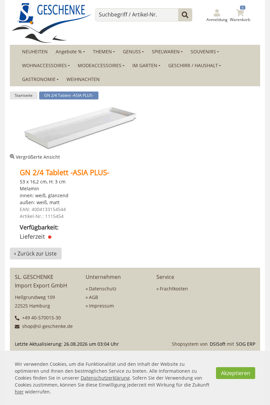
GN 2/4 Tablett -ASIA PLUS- (69, 95)
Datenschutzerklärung (105, 378)
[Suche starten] (185, 15)
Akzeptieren (235, 373)
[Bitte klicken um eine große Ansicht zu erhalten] (80, 128)
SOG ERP (245, 344)
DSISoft (218, 344)
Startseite (24, 95)
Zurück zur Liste (37, 253)
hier (19, 392)
